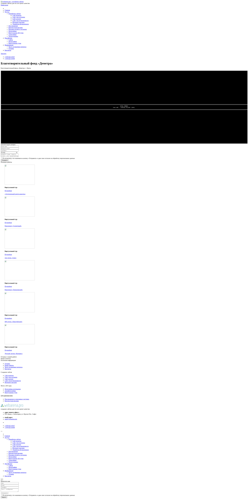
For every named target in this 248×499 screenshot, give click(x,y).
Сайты (11, 40)
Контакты (8, 50)
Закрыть (4, 497)
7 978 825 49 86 (10, 58)
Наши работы (9, 365)
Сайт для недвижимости (20, 20)
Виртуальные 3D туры (16, 33)
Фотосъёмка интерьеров (13, 389)
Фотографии (13, 41)
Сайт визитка (16, 15)
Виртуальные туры (15, 43)
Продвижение (13, 26)
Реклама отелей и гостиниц (18, 29)
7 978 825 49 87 (10, 57)
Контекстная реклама (16, 27)
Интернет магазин (18, 22)
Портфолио (8, 38)
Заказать (3, 53)
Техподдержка (13, 36)
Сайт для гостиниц (18, 17)
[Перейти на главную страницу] (124, 2)
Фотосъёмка (13, 31)
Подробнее (8, 191)
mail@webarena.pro (11, 419)
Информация (9, 45)
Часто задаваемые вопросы (17, 47)
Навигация (4, 5)
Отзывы (11, 48)
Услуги (7, 12)
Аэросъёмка (12, 34)
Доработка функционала (20, 24)
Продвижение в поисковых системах (17, 399)
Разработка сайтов (15, 13)
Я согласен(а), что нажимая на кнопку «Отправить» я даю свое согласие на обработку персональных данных (39, 158)
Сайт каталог (16, 19)
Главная (7, 10)
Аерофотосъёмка (10, 391)
